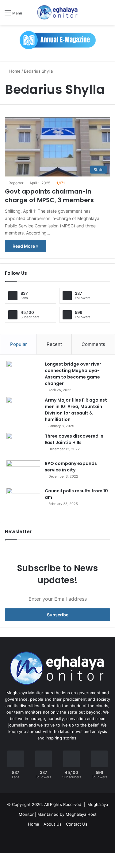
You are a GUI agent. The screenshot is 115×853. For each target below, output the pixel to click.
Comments (93, 344)
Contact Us (76, 824)
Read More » (25, 246)
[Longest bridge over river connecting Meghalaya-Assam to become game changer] (23, 372)
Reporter (16, 183)
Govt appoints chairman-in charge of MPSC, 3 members (49, 195)
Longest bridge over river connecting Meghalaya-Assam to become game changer (73, 373)
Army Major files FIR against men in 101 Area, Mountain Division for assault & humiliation (76, 409)
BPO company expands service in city (71, 466)
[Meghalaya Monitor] (57, 12)
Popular (18, 344)
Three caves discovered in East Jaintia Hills (74, 439)
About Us (53, 824)
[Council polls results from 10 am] (23, 499)
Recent (54, 344)
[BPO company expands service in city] (23, 471)
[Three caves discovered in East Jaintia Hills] (23, 444)
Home (14, 71)
